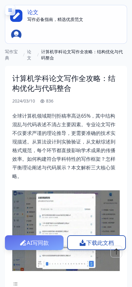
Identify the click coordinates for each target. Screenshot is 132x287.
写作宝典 (11, 55)
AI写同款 (38, 242)
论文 (29, 55)
